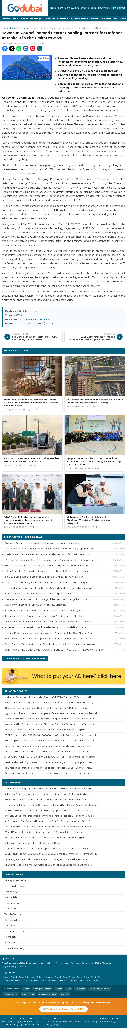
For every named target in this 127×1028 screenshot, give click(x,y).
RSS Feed (49, 963)
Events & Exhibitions (14, 942)
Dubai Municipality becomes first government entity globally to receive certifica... (47, 746)
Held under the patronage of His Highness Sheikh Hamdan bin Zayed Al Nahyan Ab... (50, 588)
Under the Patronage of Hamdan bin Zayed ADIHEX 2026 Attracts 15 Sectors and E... (48, 788)
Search (106, 18)
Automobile (10, 897)
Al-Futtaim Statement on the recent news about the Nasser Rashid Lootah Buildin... (48, 794)
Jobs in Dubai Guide (88, 980)
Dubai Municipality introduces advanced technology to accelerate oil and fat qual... (48, 773)
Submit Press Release (85, 18)
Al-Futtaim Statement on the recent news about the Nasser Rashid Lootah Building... (49, 702)
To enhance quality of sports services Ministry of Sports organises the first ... (45, 616)
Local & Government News (24, 28)
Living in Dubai (9, 977)
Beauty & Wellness (68, 8)
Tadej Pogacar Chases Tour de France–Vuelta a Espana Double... (39, 593)
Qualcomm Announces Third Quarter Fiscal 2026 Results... (35, 604)
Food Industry (11, 903)
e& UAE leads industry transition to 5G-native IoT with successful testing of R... (45, 576)
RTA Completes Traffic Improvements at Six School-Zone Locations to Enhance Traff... (49, 740)
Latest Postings (31, 18)
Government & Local (15, 931)
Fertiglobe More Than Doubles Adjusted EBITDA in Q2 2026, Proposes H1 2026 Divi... (49, 565)
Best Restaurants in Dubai (64, 980)
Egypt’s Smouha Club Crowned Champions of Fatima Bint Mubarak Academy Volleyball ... (51, 713)
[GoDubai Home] (25, 8)
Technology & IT (12, 892)
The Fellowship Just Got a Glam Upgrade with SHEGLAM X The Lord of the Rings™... (49, 638)
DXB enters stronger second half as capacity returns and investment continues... (47, 848)
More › (119, 691)
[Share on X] (12, 48)
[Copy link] (39, 48)
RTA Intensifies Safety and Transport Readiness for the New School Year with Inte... (48, 768)
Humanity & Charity (14, 948)
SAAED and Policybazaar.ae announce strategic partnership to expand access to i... (48, 810)
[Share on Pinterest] (32, 48)
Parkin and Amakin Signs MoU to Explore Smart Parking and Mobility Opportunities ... (49, 762)
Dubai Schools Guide (72, 977)
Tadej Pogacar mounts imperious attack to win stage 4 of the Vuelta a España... (46, 859)
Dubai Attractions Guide (30, 977)
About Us (6, 963)
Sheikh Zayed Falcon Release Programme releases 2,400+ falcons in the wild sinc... (49, 554)
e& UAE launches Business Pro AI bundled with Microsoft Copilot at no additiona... (48, 571)
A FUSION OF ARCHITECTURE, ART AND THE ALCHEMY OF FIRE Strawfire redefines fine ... (51, 757)
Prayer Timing (9, 966)
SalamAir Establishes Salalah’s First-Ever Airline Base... (32, 843)
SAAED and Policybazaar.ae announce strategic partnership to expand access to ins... (50, 719)
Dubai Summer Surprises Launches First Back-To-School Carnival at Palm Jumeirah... (50, 621)
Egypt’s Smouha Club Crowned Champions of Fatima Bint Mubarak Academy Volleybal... (51, 805)
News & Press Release (100, 988)
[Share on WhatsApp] (18, 48)
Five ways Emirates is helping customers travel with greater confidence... (44, 543)
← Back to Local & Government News (25, 658)
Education (104, 8)
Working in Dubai (52, 977)
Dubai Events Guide (93, 977)
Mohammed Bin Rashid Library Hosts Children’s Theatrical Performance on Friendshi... (49, 724)
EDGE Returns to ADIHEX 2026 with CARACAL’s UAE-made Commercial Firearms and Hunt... (52, 735)
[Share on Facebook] (5, 48)
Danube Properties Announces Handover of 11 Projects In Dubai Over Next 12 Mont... (49, 633)
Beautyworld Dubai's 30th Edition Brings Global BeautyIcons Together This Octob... (49, 599)
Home (53, 8)
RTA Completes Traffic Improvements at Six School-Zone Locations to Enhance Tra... (49, 865)
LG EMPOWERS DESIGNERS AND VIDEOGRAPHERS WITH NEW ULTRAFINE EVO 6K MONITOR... (55, 649)
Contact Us (38, 963)
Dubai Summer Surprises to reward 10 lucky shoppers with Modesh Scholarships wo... (50, 644)
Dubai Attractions (103, 963)
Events (85, 8)
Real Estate (10, 908)
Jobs (93, 8)
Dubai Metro (87, 963)
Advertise (75, 963)
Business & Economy (15, 920)
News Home (10, 18)
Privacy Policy (62, 963)
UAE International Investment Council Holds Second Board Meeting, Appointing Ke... (50, 548)
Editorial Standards (22, 963)
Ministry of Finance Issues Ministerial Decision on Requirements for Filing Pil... (44, 837)
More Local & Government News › (102, 350)
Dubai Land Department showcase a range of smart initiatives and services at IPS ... (48, 751)
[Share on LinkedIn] (25, 48)
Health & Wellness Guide (13, 980)
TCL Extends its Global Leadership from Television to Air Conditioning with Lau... (47, 610)
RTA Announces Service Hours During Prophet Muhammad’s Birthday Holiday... (46, 708)
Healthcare (10, 937)
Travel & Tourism (12, 914)
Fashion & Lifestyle (14, 886)
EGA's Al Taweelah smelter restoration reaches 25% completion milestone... (44, 832)
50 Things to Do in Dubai (38, 980)
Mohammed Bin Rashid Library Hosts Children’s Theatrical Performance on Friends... (48, 826)
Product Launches (56, 18)
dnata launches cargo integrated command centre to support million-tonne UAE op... (49, 816)
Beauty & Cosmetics (15, 880)
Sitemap (22, 966)
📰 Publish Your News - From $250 (63, 1009)
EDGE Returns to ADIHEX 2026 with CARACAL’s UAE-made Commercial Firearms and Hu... (51, 854)
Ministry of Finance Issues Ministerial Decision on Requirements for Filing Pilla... (45, 729)
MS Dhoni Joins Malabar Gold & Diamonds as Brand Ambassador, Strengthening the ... (50, 560)
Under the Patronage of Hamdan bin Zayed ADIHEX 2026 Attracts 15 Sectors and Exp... (50, 697)
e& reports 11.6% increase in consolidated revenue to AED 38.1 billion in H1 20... (46, 627)
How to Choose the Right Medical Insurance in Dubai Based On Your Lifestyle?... (47, 582)
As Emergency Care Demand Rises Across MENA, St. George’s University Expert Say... (49, 821)
